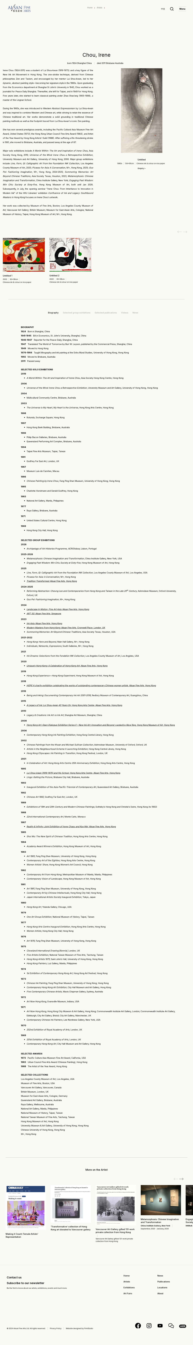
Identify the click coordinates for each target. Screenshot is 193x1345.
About (160, 1293)
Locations (162, 1287)
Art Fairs (127, 1293)
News (160, 1275)
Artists (99, 7)
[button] (181, 1179)
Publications (163, 1281)
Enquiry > (142, 168)
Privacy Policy (55, 1328)
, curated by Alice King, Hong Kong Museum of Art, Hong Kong (101, 725)
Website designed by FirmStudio (79, 1328)
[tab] (53, 312)
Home (90, 7)
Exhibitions (129, 1287)
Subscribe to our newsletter (25, 1283)
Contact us (14, 1277)
